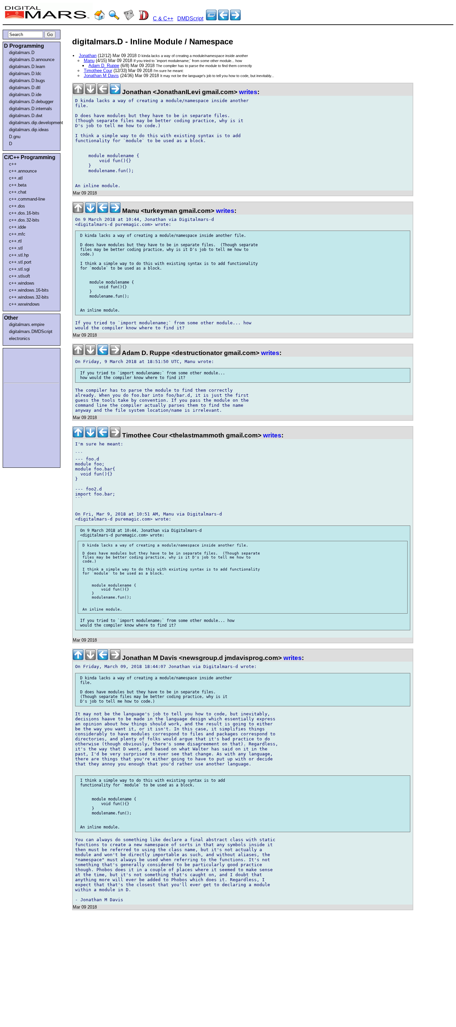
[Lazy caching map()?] (223, 18)
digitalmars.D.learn (27, 66)
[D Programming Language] (143, 18)
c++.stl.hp (19, 255)
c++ (13, 163)
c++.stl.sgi (19, 269)
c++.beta (17, 185)
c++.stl (16, 248)
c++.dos (17, 206)
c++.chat (17, 192)
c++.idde (17, 227)
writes (248, 91)
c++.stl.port (20, 262)
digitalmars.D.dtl (24, 87)
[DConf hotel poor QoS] (235, 18)
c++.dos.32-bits (24, 220)
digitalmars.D (21, 52)
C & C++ (163, 18)
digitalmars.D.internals (30, 108)
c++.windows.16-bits (29, 290)
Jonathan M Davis (101, 75)
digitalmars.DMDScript (30, 331)
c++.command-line (27, 199)
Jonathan (87, 55)
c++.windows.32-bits (29, 297)
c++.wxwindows (24, 304)
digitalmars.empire (26, 324)
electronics (19, 338)
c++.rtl (15, 241)
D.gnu (14, 136)
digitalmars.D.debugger (31, 101)
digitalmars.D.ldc (25, 73)
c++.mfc (17, 234)
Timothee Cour (98, 70)
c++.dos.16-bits (24, 213)
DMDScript (190, 18)
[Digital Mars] (99, 18)
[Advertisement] (24, 364)
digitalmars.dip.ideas (29, 129)
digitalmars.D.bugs (27, 80)
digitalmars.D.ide (25, 94)
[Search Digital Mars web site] (114, 18)
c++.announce (23, 171)
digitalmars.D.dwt (25, 115)
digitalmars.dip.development (33, 122)
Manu (89, 60)
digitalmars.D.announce (31, 59)
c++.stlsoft (19, 276)
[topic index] (211, 18)
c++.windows (21, 283)
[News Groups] (129, 18)
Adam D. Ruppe (103, 65)
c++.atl (16, 178)
